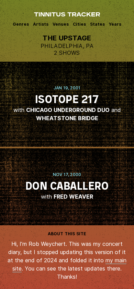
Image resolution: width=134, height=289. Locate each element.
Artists (40, 24)
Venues (61, 24)
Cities (79, 24)
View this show (67, 104)
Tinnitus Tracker (67, 15)
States (97, 24)
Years (115, 24)
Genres (21, 24)
